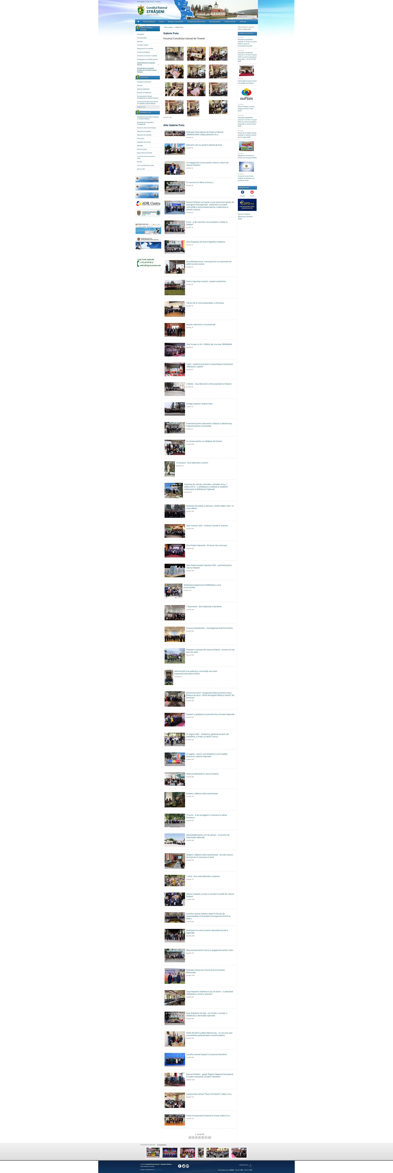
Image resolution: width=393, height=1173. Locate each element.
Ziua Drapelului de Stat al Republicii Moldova (205, 242)
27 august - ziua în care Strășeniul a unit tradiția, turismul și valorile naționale (207, 755)
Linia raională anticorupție (145, 165)
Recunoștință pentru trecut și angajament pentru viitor (209, 950)
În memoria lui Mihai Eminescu (199, 182)
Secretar (140, 41)
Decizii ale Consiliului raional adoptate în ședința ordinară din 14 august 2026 (247, 135)
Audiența (243, 21)
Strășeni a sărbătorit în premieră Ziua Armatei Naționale (210, 714)
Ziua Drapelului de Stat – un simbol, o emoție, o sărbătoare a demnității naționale (206, 1014)
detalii (240, 219)
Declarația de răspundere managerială (145, 123)
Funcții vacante (230, 21)
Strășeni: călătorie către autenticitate (202, 793)
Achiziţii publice (215, 21)
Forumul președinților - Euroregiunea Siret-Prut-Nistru (209, 628)
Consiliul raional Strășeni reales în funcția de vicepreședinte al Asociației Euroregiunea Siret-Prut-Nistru (208, 916)
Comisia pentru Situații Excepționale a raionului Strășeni (147, 97)
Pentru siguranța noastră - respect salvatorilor (206, 281)
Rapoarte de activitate (144, 135)
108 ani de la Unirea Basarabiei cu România (205, 303)
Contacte (157, 1)
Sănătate (140, 145)
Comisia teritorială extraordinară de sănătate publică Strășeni (147, 102)
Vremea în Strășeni (244, 214)
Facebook (242, 196)
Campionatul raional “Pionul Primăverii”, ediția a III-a (208, 1094)
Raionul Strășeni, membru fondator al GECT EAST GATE (246, 109)
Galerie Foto (141, 107)
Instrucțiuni (140, 138)
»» (209, 1137)
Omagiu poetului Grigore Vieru (199, 403)
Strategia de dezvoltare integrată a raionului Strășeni (147, 118)
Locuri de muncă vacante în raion (146, 157)
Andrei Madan (158, 1169)
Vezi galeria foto (161, 1145)
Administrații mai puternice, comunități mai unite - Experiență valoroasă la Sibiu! (196, 672)
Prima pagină (141, 1)
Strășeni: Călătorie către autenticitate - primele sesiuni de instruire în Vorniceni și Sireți (209, 855)
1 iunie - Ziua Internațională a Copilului (203, 876)
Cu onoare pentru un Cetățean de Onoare (204, 441)
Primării (139, 162)
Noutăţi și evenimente (175, 21)
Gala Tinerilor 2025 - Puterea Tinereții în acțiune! (207, 525)
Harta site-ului (150, 1)
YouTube (252, 196)
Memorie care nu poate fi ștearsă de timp (204, 145)
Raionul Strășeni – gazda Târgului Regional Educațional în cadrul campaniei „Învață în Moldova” (209, 1075)
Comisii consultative (143, 52)
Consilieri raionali (142, 45)
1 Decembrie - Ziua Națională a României (204, 606)
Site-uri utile (141, 169)
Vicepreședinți (141, 38)
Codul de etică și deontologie (146, 128)
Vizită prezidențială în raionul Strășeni (202, 774)
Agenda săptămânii (143, 89)
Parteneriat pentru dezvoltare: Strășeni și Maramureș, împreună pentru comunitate (209, 424)
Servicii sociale (142, 149)
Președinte (140, 34)
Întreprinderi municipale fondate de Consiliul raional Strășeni (148, 70)
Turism (161, 21)
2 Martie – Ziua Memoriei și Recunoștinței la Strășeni (209, 384)
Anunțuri (140, 85)
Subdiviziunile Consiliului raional (148, 64)
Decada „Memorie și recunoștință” (201, 324)
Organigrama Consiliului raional (147, 59)
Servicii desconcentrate (144, 153)
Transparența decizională (196, 21)
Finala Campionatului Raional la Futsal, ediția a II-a (208, 1115)
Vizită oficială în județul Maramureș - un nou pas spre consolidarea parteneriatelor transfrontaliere (209, 1034)
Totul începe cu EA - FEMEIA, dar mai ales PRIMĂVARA (209, 344)
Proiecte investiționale (144, 92)
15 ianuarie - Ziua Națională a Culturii (192, 462)
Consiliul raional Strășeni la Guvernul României (206, 1054)
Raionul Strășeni (149, 21)
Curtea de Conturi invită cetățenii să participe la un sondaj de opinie (246, 178)
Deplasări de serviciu (144, 142)
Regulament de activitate (145, 48)
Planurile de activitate (144, 131)
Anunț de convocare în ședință (147, 56)
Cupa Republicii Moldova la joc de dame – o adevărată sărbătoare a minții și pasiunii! (209, 992)
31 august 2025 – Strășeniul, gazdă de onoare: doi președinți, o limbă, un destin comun (207, 735)
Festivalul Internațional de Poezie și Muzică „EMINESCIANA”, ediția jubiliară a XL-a (204, 133)
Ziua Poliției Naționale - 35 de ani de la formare (206, 545)
